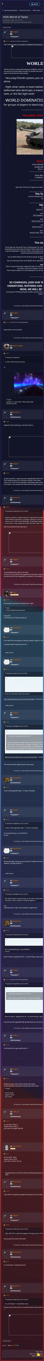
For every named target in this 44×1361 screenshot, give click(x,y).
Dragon (15, 32)
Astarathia (16, 1146)
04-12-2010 (6, 979)
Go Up (4, 1345)
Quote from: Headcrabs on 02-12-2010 (17, 511)
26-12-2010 (6, 1191)
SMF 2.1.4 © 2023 (34, 1353)
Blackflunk (16, 627)
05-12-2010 (6, 1078)
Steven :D (16, 412)
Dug (14, 592)
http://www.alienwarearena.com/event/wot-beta (19, 699)
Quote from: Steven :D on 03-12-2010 (16, 673)
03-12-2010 (6, 507)
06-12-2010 (6, 1121)
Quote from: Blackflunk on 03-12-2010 (17, 726)
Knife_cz (15, 1035)
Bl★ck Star (16, 1181)
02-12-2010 (6, 41)
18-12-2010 (6, 1153)
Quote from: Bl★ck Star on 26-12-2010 (17, 1229)
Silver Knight (17, 346)
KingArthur (16, 778)
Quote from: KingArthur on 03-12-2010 (17, 823)
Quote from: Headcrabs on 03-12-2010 (17, 935)
